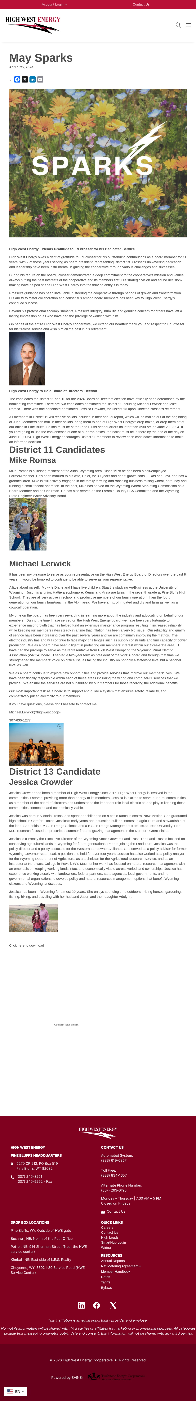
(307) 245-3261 (29, 1177)
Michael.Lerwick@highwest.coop (34, 712)
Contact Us (141, 4)
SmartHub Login (113, 1242)
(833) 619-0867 (114, 1161)
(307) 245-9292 (29, 1182)
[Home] (33, 25)
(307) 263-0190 (114, 1190)
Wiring (106, 1247)
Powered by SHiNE (66, 1378)
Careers (107, 1227)
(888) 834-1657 (114, 1176)
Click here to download (26, 945)
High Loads (109, 1237)
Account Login (53, 4)
